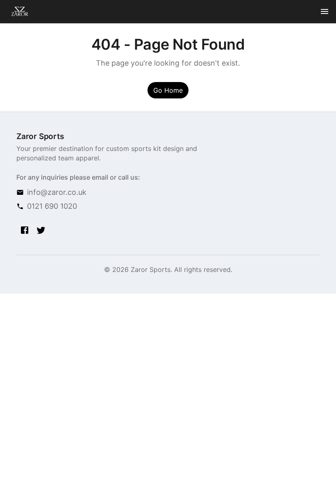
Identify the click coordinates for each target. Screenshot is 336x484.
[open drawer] (324, 11)
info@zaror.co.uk (56, 192)
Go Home (168, 90)
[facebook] (24, 230)
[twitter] (41, 230)
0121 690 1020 (52, 206)
